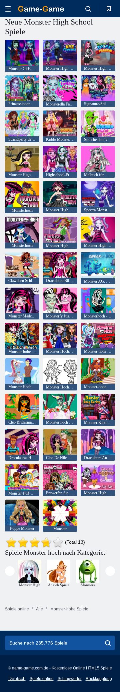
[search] (108, 643)
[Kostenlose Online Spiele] (41, 9)
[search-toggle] (88, 8)
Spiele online (42, 678)
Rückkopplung (99, 678)
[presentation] (10, 571)
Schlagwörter (70, 678)
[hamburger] (8, 9)
